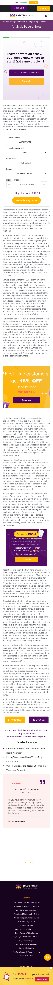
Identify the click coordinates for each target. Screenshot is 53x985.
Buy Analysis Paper (26, 940)
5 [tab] (34, 862)
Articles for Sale (26, 925)
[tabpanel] (26, 801)
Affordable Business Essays (26, 910)
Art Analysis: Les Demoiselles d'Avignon (26, 736)
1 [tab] (25, 862)
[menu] (4, 16)
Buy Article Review (26, 948)
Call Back (20, 7)
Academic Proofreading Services (26, 906)
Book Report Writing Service (26, 929)
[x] (26, 976)
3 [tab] (30, 862)
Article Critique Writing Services (26, 918)
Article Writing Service (26, 921)
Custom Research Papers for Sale (26, 952)
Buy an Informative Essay (26, 944)
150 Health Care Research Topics (26, 902)
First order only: (27, 200)
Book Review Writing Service (26, 933)
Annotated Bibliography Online (26, 914)
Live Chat (40, 720)
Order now (44, 8)
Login (46, 18)
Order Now (16, 720)
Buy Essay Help (26, 955)
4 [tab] (32, 862)
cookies (24, 2)
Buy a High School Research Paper (26, 936)
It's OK (33, 2)
